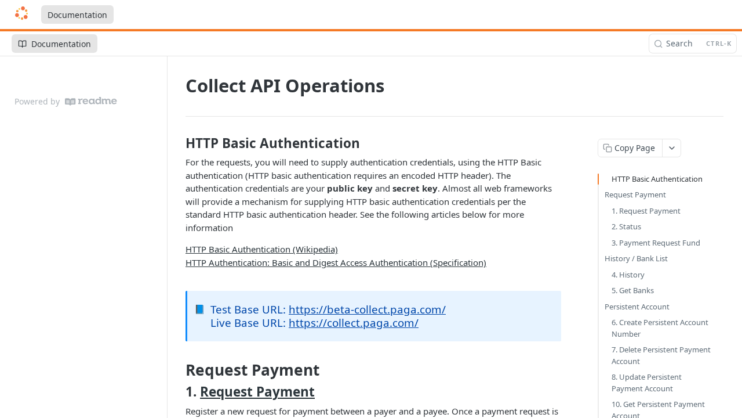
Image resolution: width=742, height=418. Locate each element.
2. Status (626, 226)
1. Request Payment (646, 211)
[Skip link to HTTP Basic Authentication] (178, 143)
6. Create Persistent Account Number (660, 328)
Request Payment (257, 392)
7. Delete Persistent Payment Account (661, 355)
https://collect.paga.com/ (354, 322)
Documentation (77, 14)
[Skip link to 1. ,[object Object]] (178, 392)
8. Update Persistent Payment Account (647, 383)
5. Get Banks (633, 290)
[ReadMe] (91, 101)
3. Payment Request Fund (656, 242)
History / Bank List (636, 258)
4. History (628, 274)
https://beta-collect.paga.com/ (367, 309)
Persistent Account (637, 306)
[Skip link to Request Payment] (178, 370)
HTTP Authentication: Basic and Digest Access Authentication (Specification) (336, 262)
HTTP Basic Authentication (657, 179)
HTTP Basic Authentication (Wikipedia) (262, 249)
